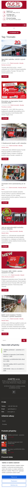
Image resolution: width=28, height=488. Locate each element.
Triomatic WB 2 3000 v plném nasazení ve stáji (11, 271)
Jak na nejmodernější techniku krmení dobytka (12, 228)
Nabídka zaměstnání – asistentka (12, 349)
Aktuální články (5, 147)
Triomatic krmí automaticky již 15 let (13, 184)
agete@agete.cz (8, 409)
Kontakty (4, 424)
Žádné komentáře (14, 63)
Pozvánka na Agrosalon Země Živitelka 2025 (11, 102)
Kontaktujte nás (14, 32)
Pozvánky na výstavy (6, 107)
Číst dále (5, 76)
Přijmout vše (14, 477)
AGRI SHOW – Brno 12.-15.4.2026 (12, 369)
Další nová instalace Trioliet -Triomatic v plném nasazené (11, 315)
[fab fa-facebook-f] (14, 28)
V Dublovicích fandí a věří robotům (13, 143)
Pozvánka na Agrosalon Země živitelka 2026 (15, 442)
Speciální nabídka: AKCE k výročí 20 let (13, 60)
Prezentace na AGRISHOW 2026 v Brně (14, 359)
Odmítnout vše (14, 485)
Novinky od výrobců (6, 65)
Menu (4, 25)
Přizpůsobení (14, 481)
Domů (3, 421)
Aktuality (21, 63)
